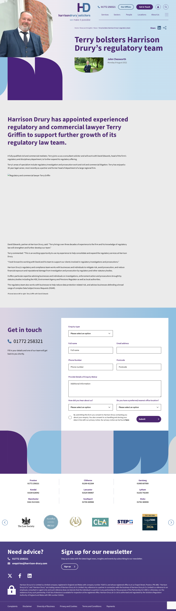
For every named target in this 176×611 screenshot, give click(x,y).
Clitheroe (88, 480)
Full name (72, 343)
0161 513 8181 (33, 502)
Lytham (142, 489)
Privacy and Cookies (68, 606)
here (127, 420)
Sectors (117, 14)
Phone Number (75, 360)
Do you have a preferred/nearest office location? (138, 400)
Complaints (13, 606)
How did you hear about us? (80, 400)
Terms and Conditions (91, 606)
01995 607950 (143, 483)
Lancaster (88, 489)
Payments (111, 606)
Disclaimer (27, 606)
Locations (142, 14)
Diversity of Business (46, 606)
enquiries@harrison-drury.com (29, 563)
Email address (123, 343)
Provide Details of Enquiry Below (82, 376)
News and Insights (86, 28)
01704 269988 (88, 502)
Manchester (33, 499)
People (129, 14)
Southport (88, 499)
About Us (155, 14)
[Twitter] (11, 576)
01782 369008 (143, 502)
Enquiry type (74, 326)
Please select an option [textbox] (81, 333)
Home (77, 28)
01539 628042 (33, 492)
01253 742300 (143, 492)
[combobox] (91, 333)
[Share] (164, 28)
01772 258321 (28, 341)
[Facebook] (19, 576)
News (95, 28)
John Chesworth (117, 59)
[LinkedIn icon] (159, 28)
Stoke (142, 499)
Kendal (33, 489)
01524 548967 (88, 492)
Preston (33, 480)
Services (105, 14)
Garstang (143, 480)
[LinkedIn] (29, 576)
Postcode (121, 360)
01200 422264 (88, 483)
